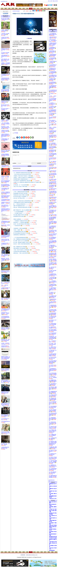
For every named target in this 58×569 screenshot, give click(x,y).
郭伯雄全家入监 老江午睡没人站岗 (24, 194)
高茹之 (55, 529)
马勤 (52, 541)
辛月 (55, 515)
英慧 (50, 525)
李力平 (50, 530)
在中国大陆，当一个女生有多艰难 (24, 184)
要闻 (6, 8)
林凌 (50, 547)
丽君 (53, 483)
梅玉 (54, 550)
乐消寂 (52, 515)
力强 (54, 488)
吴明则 (53, 526)
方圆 (50, 511)
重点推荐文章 (5, 15)
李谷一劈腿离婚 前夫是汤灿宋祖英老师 (25, 239)
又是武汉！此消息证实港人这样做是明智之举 (26, 200)
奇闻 (24, 8)
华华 (54, 537)
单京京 (52, 547)
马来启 (54, 501)
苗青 (50, 529)
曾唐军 (51, 514)
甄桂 (50, 523)
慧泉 (56, 525)
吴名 (50, 493)
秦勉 (50, 501)
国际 (20, 8)
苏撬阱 (54, 539)
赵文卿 (50, 531)
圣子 (54, 509)
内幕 (9, 8)
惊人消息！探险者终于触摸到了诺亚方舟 (26, 242)
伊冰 (54, 541)
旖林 (52, 537)
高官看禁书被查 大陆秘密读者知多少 (24, 179)
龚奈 (55, 493)
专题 (41, 8)
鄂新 (50, 536)
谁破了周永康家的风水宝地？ (23, 205)
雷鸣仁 (52, 506)
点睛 (52, 525)
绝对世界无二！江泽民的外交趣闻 (24, 222)
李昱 (50, 491)
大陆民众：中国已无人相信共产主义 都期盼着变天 (27, 177)
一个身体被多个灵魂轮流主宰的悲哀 (25, 220)
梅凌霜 (50, 483)
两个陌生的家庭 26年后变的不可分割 (25, 233)
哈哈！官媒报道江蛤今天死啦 (24, 246)
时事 (13, 8)
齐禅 (56, 541)
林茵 (55, 510)
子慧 (55, 547)
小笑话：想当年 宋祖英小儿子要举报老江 (26, 249)
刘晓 (50, 486)
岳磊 (54, 536)
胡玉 (50, 515)
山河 (50, 509)
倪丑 (50, 545)
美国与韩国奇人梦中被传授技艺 (24, 248)
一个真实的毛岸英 (21, 225)
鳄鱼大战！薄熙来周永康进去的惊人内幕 (26, 207)
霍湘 (52, 550)
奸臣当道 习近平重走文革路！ (23, 198)
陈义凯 (50, 521)
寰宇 (45, 8)
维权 (49, 8)
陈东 (52, 539)
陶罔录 (50, 526)
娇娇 (50, 550)
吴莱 (50, 541)
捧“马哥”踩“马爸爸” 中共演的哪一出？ (24, 196)
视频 (52, 8)
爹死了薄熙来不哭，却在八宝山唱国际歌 (26, 210)
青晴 (50, 532)
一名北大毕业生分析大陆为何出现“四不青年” (26, 174)
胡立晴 (50, 497)
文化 (38, 8)
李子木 (53, 498)
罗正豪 (52, 504)
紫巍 (52, 545)
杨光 (50, 504)
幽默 (16, 8)
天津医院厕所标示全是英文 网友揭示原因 (26, 202)
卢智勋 (50, 520)
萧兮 (52, 491)
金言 (55, 520)
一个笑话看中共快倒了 (21, 213)
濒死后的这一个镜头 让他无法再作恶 (25, 253)
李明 (52, 488)
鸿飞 (51, 527)
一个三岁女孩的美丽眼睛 (22, 211)
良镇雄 (53, 520)
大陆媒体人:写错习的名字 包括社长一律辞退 (26, 175)
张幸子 (55, 504)
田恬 (50, 537)
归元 (50, 507)
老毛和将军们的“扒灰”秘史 (23, 216)
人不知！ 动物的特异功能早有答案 (24, 191)
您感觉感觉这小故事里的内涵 (23, 234)
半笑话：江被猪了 (21, 229)
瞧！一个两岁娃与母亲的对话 (23, 204)
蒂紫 (55, 522)
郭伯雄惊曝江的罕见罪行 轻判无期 (23, 193)
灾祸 (27, 8)
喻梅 (50, 539)
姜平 (53, 531)
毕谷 (50, 522)
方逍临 (50, 498)
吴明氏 (53, 510)
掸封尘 (50, 510)
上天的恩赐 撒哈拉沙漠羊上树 (24, 231)
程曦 (50, 488)
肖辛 (55, 498)
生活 (34, 8)
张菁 (50, 506)
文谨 (54, 486)
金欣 (55, 483)
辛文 (52, 486)
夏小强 (52, 529)
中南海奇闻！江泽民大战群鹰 (23, 228)
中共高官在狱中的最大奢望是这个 (25, 251)
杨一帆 (54, 491)
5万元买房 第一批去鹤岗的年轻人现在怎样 (26, 180)
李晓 (53, 543)
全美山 (50, 505)
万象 (31, 8)
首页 (2, 8)
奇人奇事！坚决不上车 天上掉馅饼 (24, 240)
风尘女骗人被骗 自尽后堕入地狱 (24, 214)
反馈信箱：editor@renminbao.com (29, 555)
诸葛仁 (50, 543)
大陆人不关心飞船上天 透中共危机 (24, 186)
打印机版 (16, 132)
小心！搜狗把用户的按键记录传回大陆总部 (26, 172)
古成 (52, 501)
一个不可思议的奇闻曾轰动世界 (24, 237)
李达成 (55, 531)
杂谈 (56, 8)
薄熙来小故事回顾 (20, 219)
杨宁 (52, 509)
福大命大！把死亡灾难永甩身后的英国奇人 (26, 243)
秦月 (56, 509)
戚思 (56, 537)
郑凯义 (52, 493)
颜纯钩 (55, 506)
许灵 (54, 545)
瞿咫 (52, 536)
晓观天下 (53, 522)
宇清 (54, 525)
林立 (55, 543)
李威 (56, 536)
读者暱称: (14, 163)
